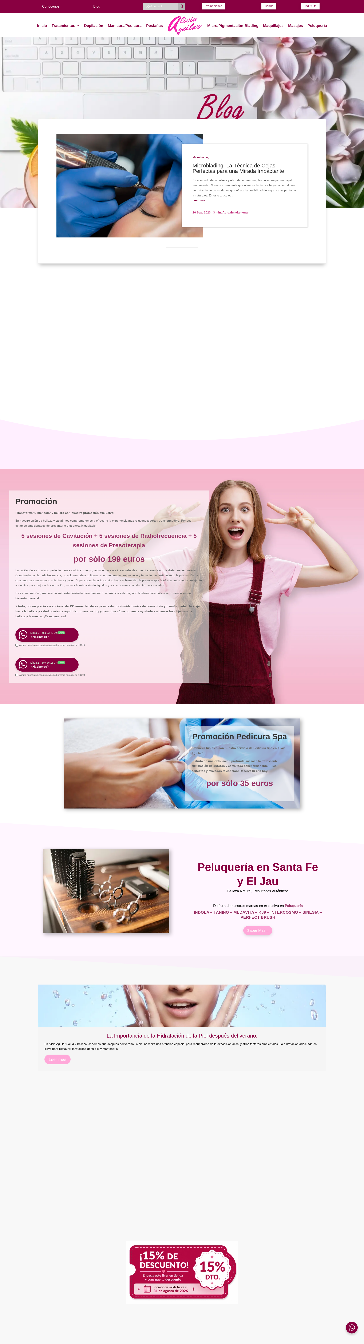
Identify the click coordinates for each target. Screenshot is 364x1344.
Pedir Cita (310, 6)
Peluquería (317, 26)
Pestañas (154, 26)
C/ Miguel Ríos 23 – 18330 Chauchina (181, 1340)
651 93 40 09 (96, 1321)
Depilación (93, 26)
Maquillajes (273, 26)
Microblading (201, 157)
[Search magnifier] (181, 6)
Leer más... (200, 200)
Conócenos (50, 6)
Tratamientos (63, 26)
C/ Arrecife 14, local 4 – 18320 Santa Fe (85, 1340)
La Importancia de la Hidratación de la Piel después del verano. (182, 1036)
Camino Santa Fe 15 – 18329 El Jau (277, 1340)
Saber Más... (258, 930)
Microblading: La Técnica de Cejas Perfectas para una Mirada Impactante (238, 168)
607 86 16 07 (121, 1321)
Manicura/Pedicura (125, 26)
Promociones (213, 6)
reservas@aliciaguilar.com (254, 1321)
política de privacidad (46, 645)
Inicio (42, 26)
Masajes (295, 26)
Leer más (57, 1059)
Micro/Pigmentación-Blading (232, 26)
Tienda (268, 6)
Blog (96, 6)
